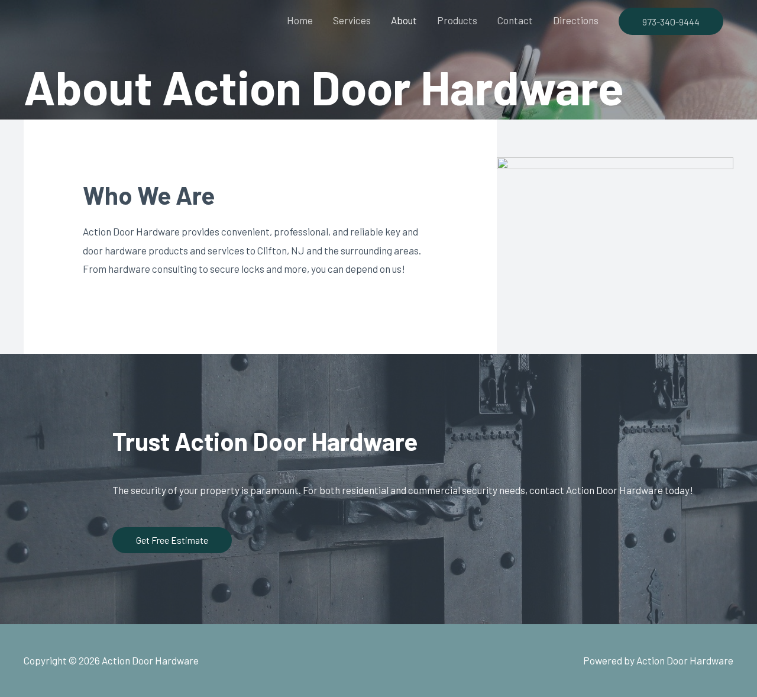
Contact (515, 20)
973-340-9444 (671, 21)
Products (457, 20)
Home (300, 20)
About (404, 20)
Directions (576, 20)
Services (352, 20)
